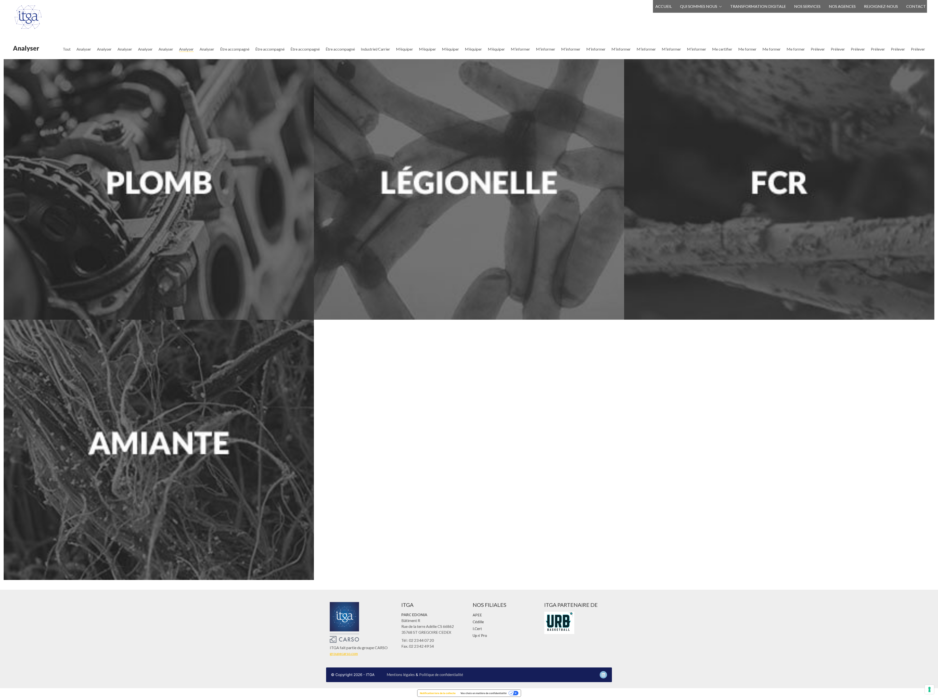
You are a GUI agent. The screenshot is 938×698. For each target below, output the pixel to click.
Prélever (818, 49)
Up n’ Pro (480, 635)
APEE (477, 615)
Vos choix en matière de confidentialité (483, 693)
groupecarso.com (344, 653)
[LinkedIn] (603, 674)
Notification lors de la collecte (438, 693)
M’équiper (404, 49)
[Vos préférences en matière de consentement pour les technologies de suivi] (929, 689)
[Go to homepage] (28, 17)
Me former (747, 49)
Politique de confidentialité (441, 674)
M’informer (520, 49)
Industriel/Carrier (375, 49)
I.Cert (477, 628)
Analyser (83, 49)
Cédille (478, 622)
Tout (67, 49)
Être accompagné (234, 49)
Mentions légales (401, 674)
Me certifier (722, 49)
